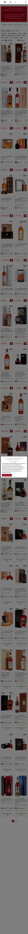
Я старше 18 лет (7, 475)
